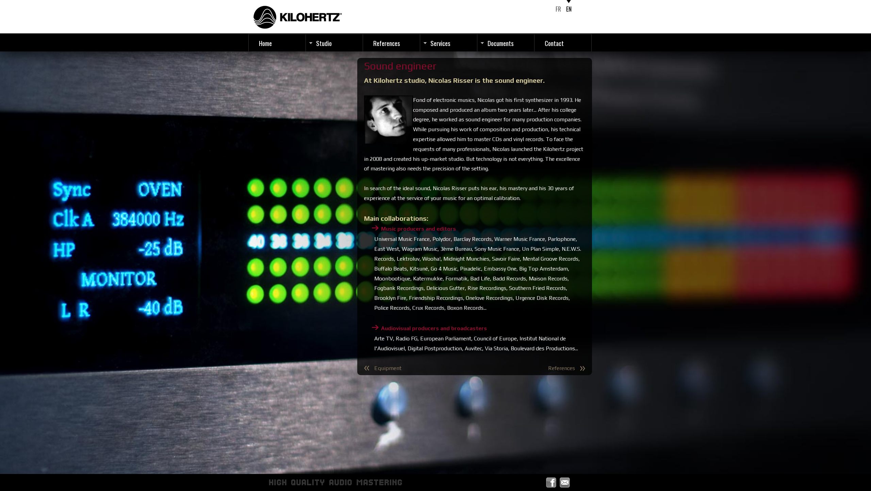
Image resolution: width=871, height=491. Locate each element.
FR (558, 8)
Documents (501, 43)
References (386, 43)
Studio (324, 43)
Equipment (387, 368)
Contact (554, 43)
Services (440, 43)
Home (265, 43)
